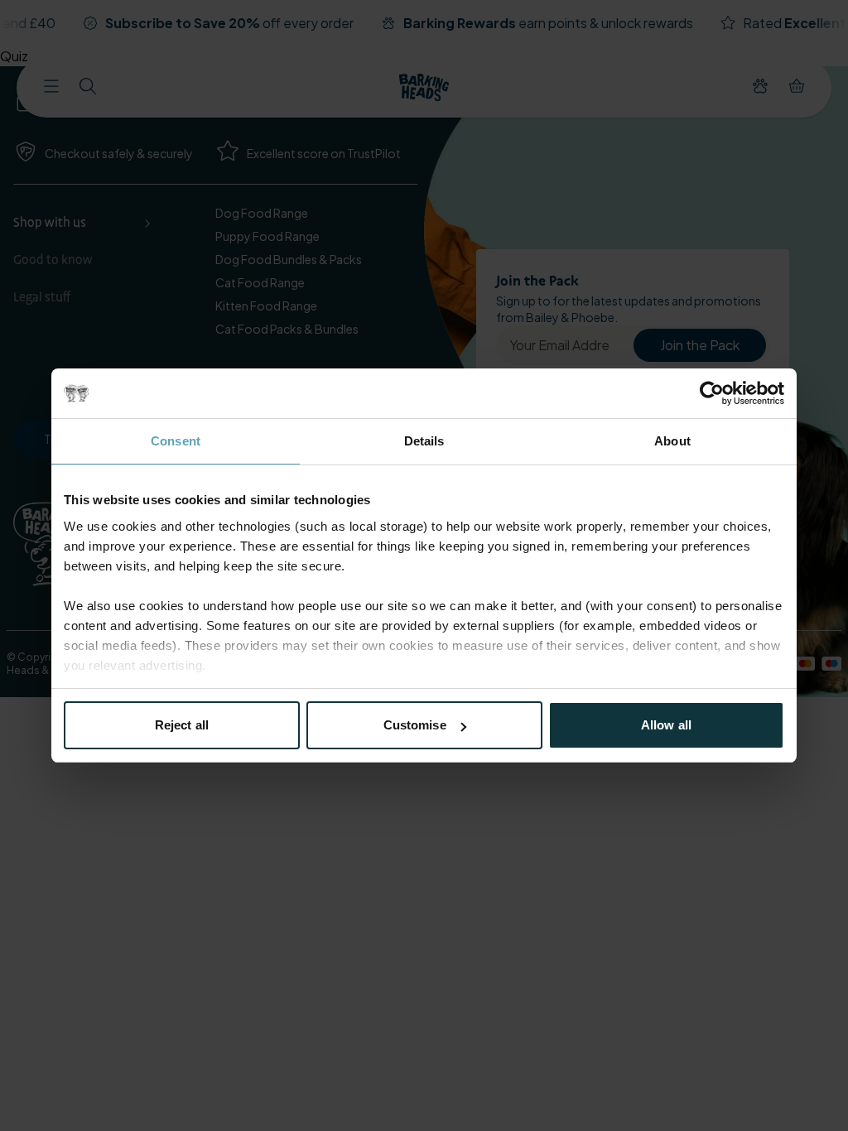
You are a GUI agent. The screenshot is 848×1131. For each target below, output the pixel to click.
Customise (414, 725)
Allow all (666, 725)
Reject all (182, 725)
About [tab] (672, 441)
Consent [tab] (175, 441)
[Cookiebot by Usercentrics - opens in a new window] (711, 393)
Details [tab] (424, 441)
